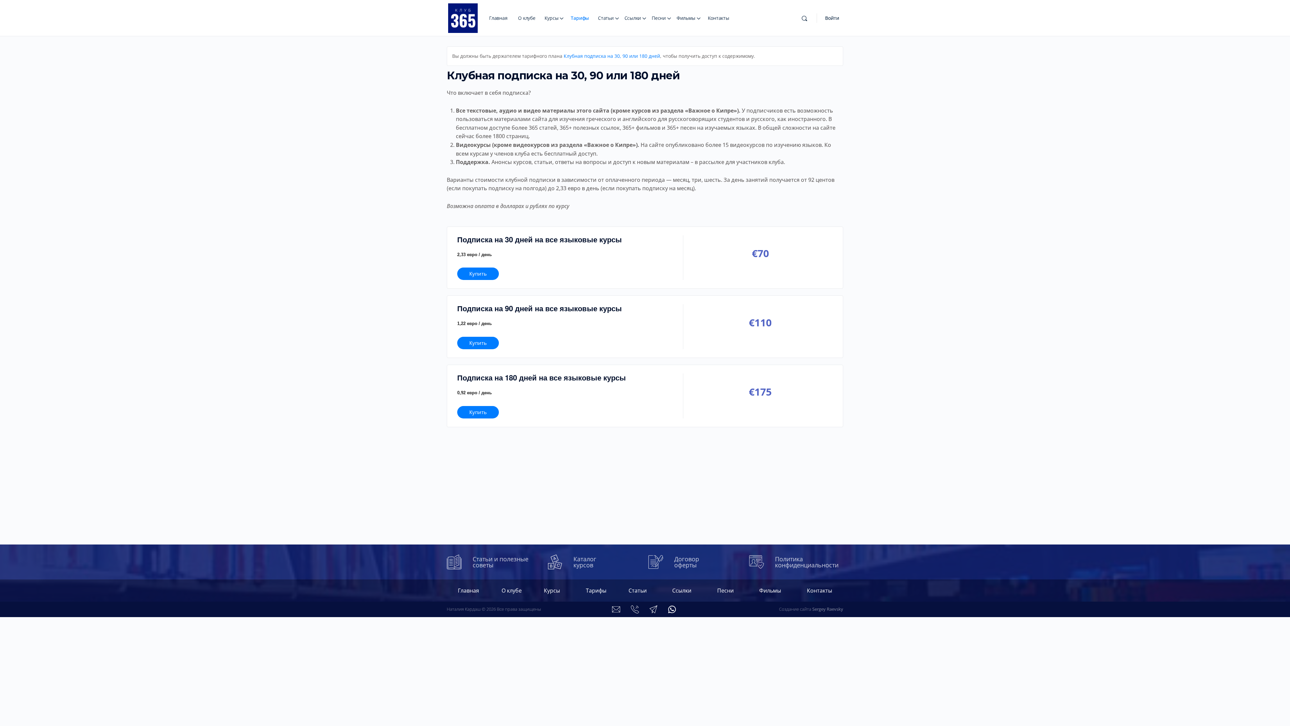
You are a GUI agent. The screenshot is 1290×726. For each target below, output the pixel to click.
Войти (832, 18)
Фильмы (686, 18)
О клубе (526, 18)
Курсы (552, 18)
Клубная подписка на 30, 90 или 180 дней (612, 56)
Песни (659, 18)
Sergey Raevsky (827, 609)
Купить (478, 273)
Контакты (718, 18)
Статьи (606, 18)
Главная (498, 18)
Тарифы (580, 18)
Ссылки (633, 18)
